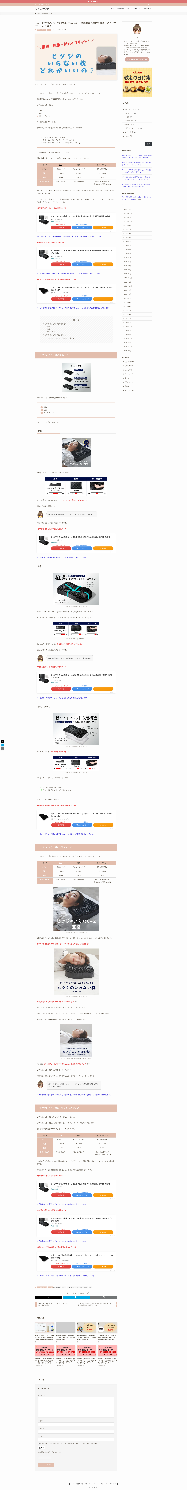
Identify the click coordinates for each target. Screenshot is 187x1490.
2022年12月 (128, 326)
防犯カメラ (130, 124)
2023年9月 (127, 290)
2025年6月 (127, 233)
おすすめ (58, 1287)
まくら (49, 29)
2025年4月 (127, 241)
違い (90, 1287)
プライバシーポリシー (91, 1484)
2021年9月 (127, 351)
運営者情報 (79, 1484)
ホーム (72, 1484)
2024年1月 (127, 274)
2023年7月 (127, 298)
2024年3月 (127, 266)
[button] (48, 1297)
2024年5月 (127, 257)
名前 (40, 1421)
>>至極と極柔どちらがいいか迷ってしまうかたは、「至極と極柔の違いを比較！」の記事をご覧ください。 (74, 1095)
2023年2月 (127, 318)
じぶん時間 (129, 136)
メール (41, 1428)
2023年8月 (127, 294)
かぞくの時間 (130, 132)
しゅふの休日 (42, 8)
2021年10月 (128, 347)
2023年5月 (127, 306)
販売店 (85, 1287)
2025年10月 (128, 221)
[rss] (148, 4)
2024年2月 (127, 270)
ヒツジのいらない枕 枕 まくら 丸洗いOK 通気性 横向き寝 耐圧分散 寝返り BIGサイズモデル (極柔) (81, 252)
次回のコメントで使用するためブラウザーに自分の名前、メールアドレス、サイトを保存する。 (69, 1443)
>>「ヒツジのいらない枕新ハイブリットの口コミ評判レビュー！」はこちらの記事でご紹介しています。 (73, 308)
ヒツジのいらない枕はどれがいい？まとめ (59, 338)
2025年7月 (127, 229)
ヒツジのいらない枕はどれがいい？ (57, 335)
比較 (81, 1287)
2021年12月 (128, 338)
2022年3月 (127, 334)
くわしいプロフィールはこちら (137, 59)
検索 (148, 144)
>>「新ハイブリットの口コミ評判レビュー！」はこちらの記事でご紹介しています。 (66, 834)
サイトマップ (103, 1484)
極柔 (48, 329)
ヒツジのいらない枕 (72, 1287)
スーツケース (130, 113)
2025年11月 (128, 217)
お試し (64, 1287)
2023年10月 (128, 286)
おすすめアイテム (41, 29)
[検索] (150, 4)
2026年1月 (127, 209)
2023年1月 (127, 322)
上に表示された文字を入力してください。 (51, 1452)
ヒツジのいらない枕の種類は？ (56, 324)
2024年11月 (128, 245)
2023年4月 (127, 310)
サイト (40, 1436)
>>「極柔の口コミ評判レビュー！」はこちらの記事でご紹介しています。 (62, 698)
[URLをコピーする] (103, 1297)
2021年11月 (128, 343)
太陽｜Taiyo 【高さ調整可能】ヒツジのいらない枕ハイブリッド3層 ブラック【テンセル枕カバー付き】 (82, 289)
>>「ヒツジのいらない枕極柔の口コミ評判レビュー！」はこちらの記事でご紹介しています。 (69, 273)
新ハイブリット (52, 331)
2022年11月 (128, 330)
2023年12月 (128, 278)
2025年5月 (127, 237)
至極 (48, 326)
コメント (41, 1395)
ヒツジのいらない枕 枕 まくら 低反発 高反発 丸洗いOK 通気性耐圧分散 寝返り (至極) (80, 216)
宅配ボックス (130, 120)
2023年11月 (128, 282)
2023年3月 (127, 314)
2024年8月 (127, 249)
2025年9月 (127, 225)
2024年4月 (127, 262)
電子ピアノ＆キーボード (133, 128)
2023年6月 (127, 302)
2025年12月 (128, 213)
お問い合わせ (112, 1484)
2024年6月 (127, 253)
